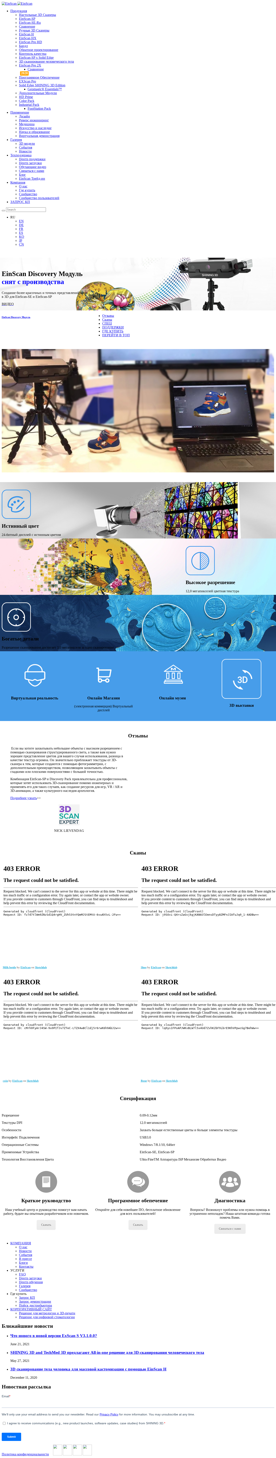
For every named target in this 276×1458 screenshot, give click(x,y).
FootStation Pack (39, 108)
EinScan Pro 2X (30, 65)
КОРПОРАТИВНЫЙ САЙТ (31, 1309)
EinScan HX (27, 38)
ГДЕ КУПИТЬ (112, 331)
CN (21, 244)
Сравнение (27, 26)
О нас (23, 186)
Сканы (107, 319)
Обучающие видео (32, 167)
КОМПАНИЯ (20, 1243)
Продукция (18, 11)
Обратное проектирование (38, 50)
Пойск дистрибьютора (35, 1305)
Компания (17, 182)
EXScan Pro (27, 81)
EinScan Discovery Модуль (16, 317)
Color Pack (26, 101)
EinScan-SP (27, 19)
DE (21, 225)
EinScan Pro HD (30, 42)
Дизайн (24, 116)
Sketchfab (41, 967)
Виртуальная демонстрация (39, 136)
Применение (19, 112)
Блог (22, 174)
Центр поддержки (32, 159)
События (25, 147)
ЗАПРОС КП (20, 202)
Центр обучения (31, 1282)
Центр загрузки (30, 163)
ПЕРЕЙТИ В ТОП (116, 335)
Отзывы (108, 316)
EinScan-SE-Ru (30, 22)
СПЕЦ (107, 323)
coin (5, 1080)
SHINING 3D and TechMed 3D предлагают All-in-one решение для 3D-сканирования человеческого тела (107, 1352)
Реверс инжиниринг (34, 120)
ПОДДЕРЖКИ (113, 327)
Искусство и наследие (35, 128)
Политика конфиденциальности (25, 1454)
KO (21, 236)
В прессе (25, 1259)
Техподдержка (20, 155)
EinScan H (26, 34)
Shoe (144, 967)
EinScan (25, 967)
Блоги (23, 1262)
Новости (25, 151)
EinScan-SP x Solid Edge (36, 57)
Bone (144, 1080)
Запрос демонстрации (35, 1301)
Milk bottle (9, 967)
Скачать (46, 1224)
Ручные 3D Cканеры (34, 30)
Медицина (26, 124)
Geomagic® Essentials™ (45, 89)
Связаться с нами (31, 171)
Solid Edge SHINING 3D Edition (42, 85)
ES (21, 233)
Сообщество (28, 194)
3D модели (27, 143)
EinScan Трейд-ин (32, 178)
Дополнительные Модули (38, 93)
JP (20, 240)
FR (21, 229)
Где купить (27, 190)
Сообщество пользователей (39, 198)
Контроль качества (32, 54)
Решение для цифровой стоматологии (47, 1317)
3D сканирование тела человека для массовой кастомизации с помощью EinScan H (88, 1369)
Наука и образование (34, 132)
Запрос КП (27, 1297)
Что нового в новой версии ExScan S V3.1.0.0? (53, 1335)
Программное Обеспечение (39, 77)
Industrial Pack (29, 104)
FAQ (22, 1274)
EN (21, 221)
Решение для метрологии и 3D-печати (47, 1313)
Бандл (23, 46)
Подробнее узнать (23, 798)
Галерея (16, 139)
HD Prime (26, 97)
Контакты (26, 1266)
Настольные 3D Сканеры (37, 15)
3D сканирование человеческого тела (46, 61)
